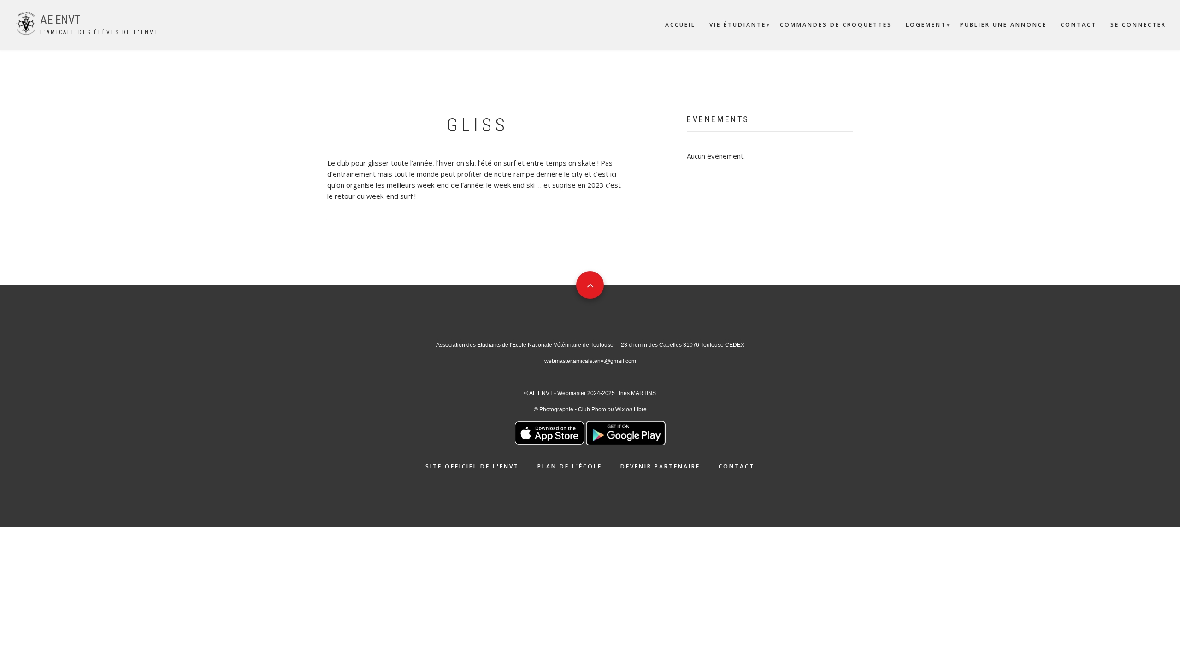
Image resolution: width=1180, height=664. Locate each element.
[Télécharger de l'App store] (549, 432)
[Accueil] (25, 22)
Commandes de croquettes (836, 25)
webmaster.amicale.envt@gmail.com (590, 361)
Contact (1079, 25)
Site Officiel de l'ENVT (472, 466)
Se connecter (1138, 25)
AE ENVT (60, 20)
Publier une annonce (1003, 25)
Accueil (680, 25)
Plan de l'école (569, 466)
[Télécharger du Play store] (626, 432)
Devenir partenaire (660, 466)
